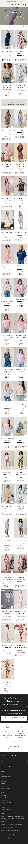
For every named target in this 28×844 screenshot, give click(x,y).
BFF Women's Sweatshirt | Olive (21, 473)
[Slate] (10, 481)
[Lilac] (7, 60)
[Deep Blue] (3, 60)
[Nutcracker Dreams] (23, 240)
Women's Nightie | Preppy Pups (21, 86)
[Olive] (7, 481)
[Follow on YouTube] (9, 834)
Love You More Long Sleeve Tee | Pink (7, 336)
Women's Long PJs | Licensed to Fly (20, 233)
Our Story (3, 795)
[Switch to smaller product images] (26, 26)
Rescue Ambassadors (6, 804)
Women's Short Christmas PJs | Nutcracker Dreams (7, 577)
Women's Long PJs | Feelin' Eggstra (20, 612)
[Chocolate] (23, 137)
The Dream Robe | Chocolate (21, 165)
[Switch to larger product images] (23, 26)
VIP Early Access (5, 807)
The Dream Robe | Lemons (7, 507)
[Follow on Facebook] (2, 834)
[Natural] (8, 95)
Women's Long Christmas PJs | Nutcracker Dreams (20, 577)
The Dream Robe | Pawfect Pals (7, 199)
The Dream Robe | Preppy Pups (21, 507)
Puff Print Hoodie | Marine (21, 267)
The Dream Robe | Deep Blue (7, 52)
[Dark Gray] (20, 206)
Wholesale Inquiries (5, 809)
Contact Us (3, 783)
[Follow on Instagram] (6, 834)
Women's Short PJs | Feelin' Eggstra (7, 646)
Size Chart (3, 781)
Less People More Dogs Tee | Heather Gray (7, 404)
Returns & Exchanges (6, 776)
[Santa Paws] (18, 240)
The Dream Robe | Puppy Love (7, 267)
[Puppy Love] (3, 274)
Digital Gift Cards (5, 788)
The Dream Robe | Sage (21, 439)
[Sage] (10, 60)
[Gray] (6, 95)
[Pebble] (3, 139)
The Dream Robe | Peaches (7, 233)
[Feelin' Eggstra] (10, 586)
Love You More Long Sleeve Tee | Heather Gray (7, 301)
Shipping (3, 786)
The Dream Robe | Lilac (20, 130)
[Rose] (5, 60)
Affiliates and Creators (6, 802)
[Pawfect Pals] (3, 206)
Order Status (4, 779)
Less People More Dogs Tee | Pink (21, 336)
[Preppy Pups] (20, 93)
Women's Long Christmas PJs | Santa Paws (21, 647)
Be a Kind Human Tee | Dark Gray (20, 199)
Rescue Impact (4, 800)
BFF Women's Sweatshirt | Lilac (7, 473)
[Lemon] (3, 514)
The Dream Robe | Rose (7, 165)
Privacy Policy (22, 841)
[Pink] (8, 310)
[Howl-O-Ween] (21, 240)
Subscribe (7, 766)
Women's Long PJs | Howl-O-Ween (7, 612)
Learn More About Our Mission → (14, 718)
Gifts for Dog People (6, 797)
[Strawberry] (16, 60)
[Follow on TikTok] (13, 834)
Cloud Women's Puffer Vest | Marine (7, 370)
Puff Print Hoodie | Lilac (20, 299)
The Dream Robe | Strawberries (21, 52)
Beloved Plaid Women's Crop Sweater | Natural (21, 404)
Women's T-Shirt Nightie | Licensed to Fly (7, 542)
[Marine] (20, 274)
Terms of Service (16, 841)
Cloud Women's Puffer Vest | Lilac (20, 370)
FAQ (2, 774)
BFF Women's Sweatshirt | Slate (21, 541)
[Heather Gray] (6, 310)
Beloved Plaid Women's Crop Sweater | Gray (7, 87)
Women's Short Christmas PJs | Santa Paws (7, 682)
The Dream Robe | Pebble (7, 131)
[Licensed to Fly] (22, 93)
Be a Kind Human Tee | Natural (7, 439)
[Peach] (3, 240)
